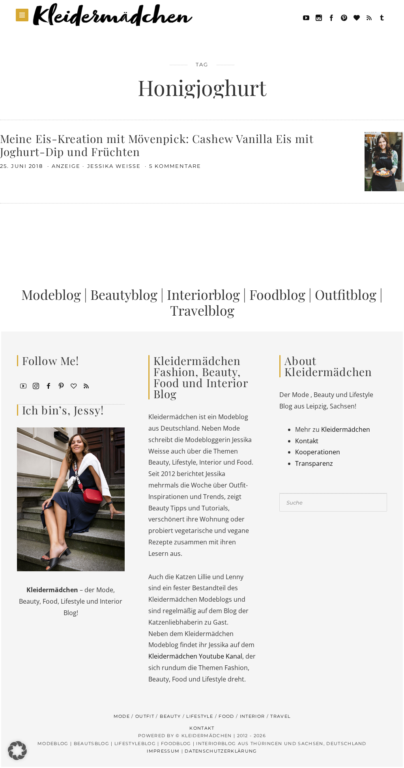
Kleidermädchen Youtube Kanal (195, 656)
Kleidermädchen (345, 429)
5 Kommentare (175, 166)
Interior (252, 716)
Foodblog (277, 294)
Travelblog (202, 310)
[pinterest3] (61, 385)
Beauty (170, 716)
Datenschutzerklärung (221, 751)
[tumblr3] (382, 17)
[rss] (369, 17)
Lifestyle (199, 716)
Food (226, 716)
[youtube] (306, 17)
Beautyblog (123, 294)
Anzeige (66, 166)
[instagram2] (318, 17)
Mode (122, 716)
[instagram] (36, 385)
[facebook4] (48, 385)
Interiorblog (203, 294)
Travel (280, 716)
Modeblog (51, 294)
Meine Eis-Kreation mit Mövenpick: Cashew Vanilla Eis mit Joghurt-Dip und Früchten (157, 145)
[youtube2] (23, 385)
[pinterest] (344, 17)
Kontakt (306, 441)
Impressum (163, 751)
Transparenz (314, 463)
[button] (17, 750)
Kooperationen (317, 452)
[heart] (356, 17)
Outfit (144, 716)
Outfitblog (345, 294)
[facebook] (331, 17)
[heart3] (73, 385)
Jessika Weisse (115, 166)
